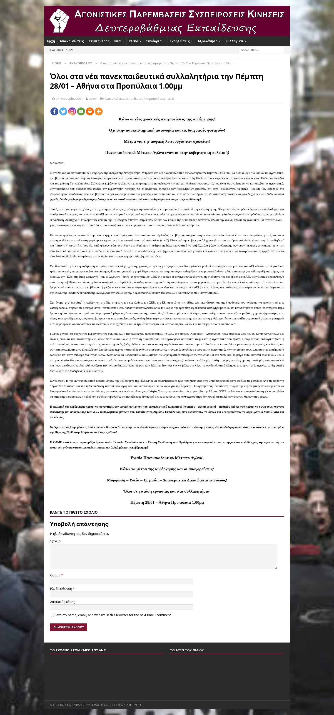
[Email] (81, 111)
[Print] (90, 111)
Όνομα (55, 575)
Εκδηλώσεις (180, 41)
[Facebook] (54, 111)
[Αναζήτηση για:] (261, 49)
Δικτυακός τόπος (62, 602)
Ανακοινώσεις (72, 41)
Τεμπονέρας (99, 41)
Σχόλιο (55, 541)
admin (93, 99)
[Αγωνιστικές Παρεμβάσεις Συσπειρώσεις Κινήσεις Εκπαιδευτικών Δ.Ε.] (167, 34)
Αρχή (51, 41)
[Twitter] (63, 111)
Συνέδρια (154, 41)
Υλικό (133, 41)
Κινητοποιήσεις (154, 99)
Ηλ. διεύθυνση (61, 588)
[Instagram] (72, 111)
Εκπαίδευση (133, 99)
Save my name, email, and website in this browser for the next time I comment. (113, 615)
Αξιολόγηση (207, 41)
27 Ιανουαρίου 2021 (69, 99)
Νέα (117, 41)
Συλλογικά (234, 41)
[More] (99, 111)
